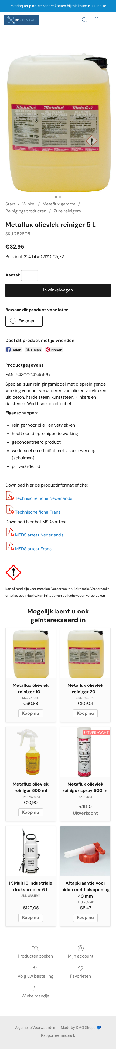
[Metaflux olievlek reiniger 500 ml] (31, 752)
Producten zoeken (35, 956)
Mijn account (80, 956)
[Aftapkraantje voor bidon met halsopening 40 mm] (85, 851)
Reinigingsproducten (25, 211)
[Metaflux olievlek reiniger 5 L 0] (58, 121)
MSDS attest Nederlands (39, 535)
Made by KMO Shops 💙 (81, 1027)
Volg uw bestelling (35, 976)
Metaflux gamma (59, 204)
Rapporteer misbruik (58, 1035)
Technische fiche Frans (37, 512)
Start (10, 204)
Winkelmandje (35, 996)
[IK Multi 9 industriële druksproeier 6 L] (31, 851)
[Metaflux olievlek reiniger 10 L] (31, 653)
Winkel (28, 204)
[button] (22, 20)
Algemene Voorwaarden (35, 1027)
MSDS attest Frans (33, 549)
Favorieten (80, 976)
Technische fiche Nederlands (43, 498)
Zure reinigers (67, 211)
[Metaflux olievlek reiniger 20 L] (85, 653)
